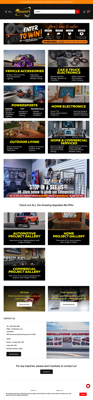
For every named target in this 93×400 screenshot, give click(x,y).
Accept (83, 394)
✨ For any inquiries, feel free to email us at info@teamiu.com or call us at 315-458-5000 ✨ (46, 2)
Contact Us (46, 372)
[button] (88, 386)
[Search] (77, 12)
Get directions (13, 354)
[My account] (84, 12)
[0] (88, 12)
